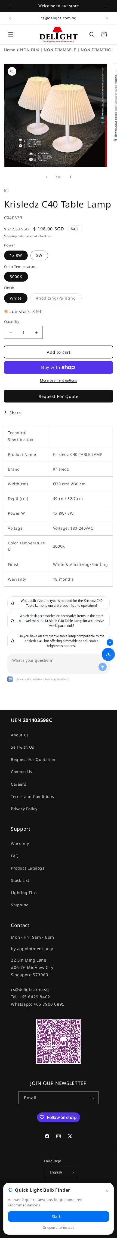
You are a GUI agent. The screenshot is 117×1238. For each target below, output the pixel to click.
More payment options (58, 380)
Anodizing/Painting (59, 299)
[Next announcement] (107, 6)
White (16, 298)
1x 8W (16, 255)
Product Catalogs (28, 868)
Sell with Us (22, 747)
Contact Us (21, 771)
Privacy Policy (24, 808)
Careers (18, 784)
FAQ (15, 855)
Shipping (10, 236)
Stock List (20, 880)
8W (39, 255)
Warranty (20, 843)
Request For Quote (58, 396)
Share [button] (15, 412)
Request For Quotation (33, 759)
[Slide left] (47, 177)
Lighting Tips (24, 892)
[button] (11, 35)
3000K (16, 276)
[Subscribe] (92, 1097)
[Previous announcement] (10, 6)
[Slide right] (70, 177)
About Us (20, 734)
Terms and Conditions (32, 796)
